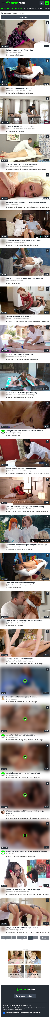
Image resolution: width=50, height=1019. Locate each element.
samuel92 (10, 854)
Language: (25, 996)
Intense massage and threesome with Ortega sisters (25, 812)
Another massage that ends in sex (20, 354)
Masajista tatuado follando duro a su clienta (24, 430)
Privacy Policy (35, 1008)
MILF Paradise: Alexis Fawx (17, 242)
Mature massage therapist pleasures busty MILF (26, 202)
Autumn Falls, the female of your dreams (21, 661)
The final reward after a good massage (22, 392)
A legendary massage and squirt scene (22, 927)
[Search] (42, 3)
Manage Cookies (13, 1009)
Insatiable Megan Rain (15, 930)
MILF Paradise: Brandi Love (17, 357)
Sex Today (18, 8)
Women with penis (14, 547)
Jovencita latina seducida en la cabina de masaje (26, 851)
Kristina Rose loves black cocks (18, 892)
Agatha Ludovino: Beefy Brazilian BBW (21, 166)
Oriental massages (14, 52)
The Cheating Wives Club (16, 623)
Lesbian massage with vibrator (19, 316)
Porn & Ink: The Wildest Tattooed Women (21, 128)
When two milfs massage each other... (22, 697)
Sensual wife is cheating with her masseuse (24, 620)
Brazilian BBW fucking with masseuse (21, 164)
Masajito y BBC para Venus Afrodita (20, 735)
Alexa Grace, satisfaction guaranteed (20, 585)
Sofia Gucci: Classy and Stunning (19, 471)
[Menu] (3, 3)
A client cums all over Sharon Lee (19, 50)
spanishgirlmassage (14, 433)
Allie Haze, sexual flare (15, 281)
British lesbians (13, 204)
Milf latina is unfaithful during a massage (23, 889)
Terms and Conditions (15, 1008)
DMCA (20, 1009)
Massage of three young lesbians (19, 659)
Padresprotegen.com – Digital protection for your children (23, 1012)
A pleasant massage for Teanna (19, 88)
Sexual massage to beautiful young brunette (24, 278)
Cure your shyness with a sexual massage (23, 240)
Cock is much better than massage (20, 582)
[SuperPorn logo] (15, 3)
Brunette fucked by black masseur (20, 126)
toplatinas (11, 815)
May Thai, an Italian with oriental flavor (21, 509)
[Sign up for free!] (47, 3)
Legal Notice (26, 1008)
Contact (5, 1008)
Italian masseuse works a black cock (21, 468)
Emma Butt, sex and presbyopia (18, 319)
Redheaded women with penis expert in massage (26, 544)
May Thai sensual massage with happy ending (25, 506)
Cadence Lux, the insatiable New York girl (21, 395)
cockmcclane (12, 699)
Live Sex (7, 8)
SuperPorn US (29, 8)
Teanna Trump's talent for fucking (19, 90)
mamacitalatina (12, 737)
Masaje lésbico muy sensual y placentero (23, 773)
